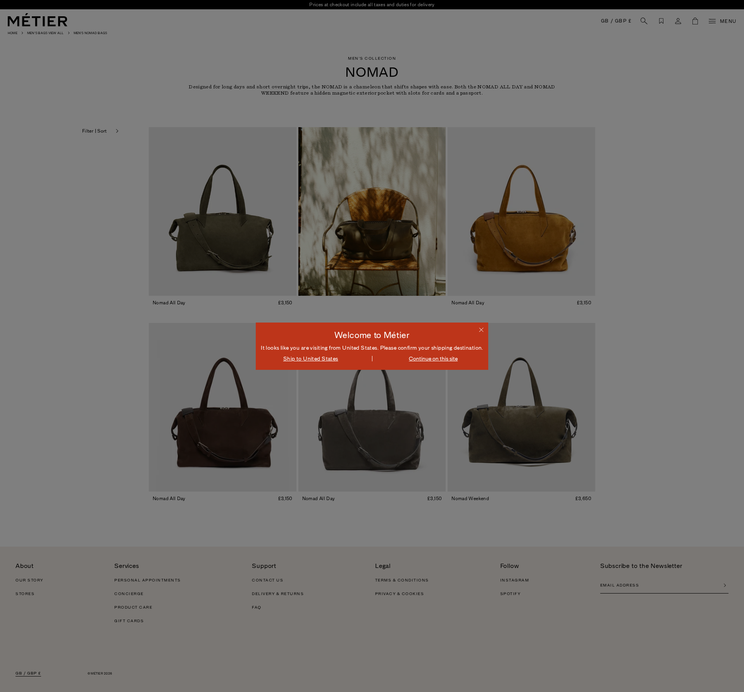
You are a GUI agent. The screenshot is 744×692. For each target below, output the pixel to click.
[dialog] (372, 346)
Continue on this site (433, 358)
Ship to (310, 358)
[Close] (481, 329)
